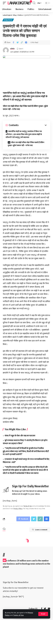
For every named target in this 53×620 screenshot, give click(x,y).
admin (12, 48)
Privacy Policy (17, 508)
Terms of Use (18, 615)
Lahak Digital (18, 3)
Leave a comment (41, 529)
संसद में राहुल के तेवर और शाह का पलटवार (20, 435)
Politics (8, 20)
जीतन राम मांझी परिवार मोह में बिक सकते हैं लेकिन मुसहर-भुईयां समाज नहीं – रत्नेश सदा (26, 143)
